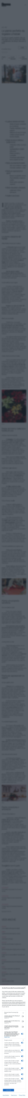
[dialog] (14, 1041)
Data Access (14, 1095)
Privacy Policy (22, 1095)
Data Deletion (6, 1095)
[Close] (25, 988)
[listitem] (14, 1013)
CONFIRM (8, 1090)
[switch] (22, 1016)
